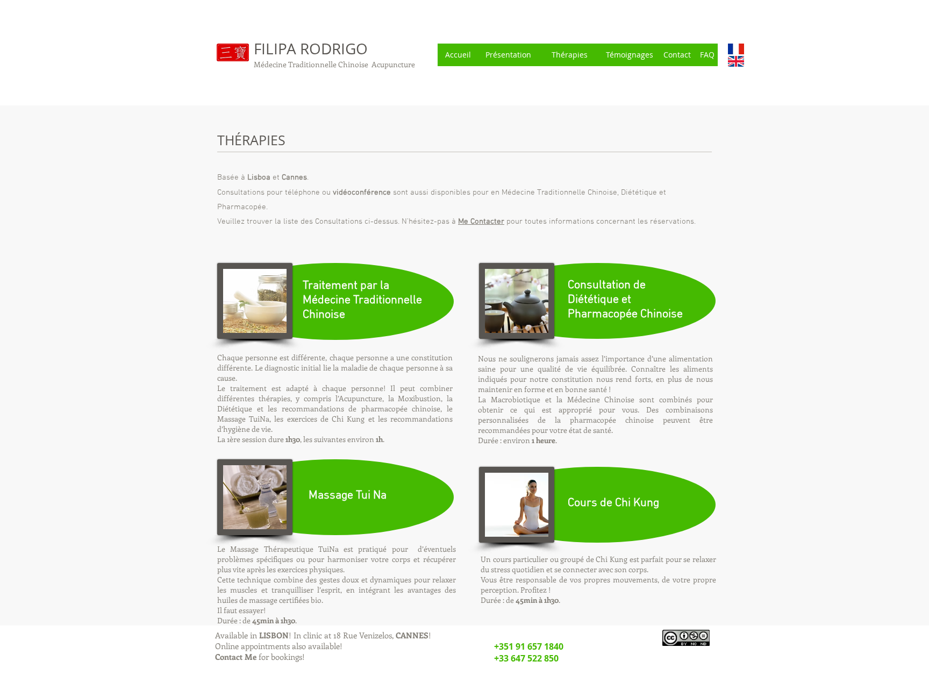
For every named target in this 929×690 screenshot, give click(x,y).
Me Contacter (481, 221)
